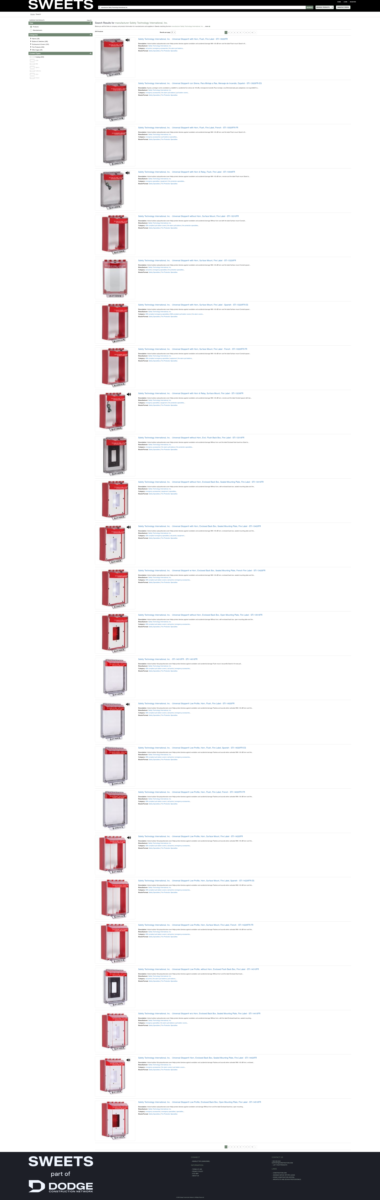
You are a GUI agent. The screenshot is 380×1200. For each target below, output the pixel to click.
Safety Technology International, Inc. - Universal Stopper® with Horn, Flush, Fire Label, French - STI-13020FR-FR (180, 140)
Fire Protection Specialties (161, 51)
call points (140, 48)
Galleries (14, 71)
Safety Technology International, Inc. (151, 46)
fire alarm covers (189, 354)
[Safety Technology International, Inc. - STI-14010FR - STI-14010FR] (103, 773)
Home (339, 2)
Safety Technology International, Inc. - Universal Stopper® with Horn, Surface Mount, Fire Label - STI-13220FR (179, 293)
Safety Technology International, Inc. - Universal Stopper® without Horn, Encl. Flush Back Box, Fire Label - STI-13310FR (183, 497)
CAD (12, 60)
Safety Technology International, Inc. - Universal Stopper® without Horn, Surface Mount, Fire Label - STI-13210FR (180, 242)
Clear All (74, 20)
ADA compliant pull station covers (147, 252)
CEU (12, 74)
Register (353, 2)
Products (11, 27)
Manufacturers (12, 30)
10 (257, 32)
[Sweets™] (60, 4)
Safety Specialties (146, 51)
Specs (13, 67)
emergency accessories (152, 48)
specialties (165, 150)
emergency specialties (144, 201)
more (192, 26)
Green (13, 78)
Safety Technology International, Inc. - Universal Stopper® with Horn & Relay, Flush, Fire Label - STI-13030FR (178, 191)
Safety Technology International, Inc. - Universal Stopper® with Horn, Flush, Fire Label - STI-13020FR (174, 39)
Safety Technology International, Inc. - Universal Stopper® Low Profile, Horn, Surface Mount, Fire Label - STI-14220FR (182, 955)
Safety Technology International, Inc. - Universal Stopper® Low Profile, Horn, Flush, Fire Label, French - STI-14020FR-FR (183, 904)
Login (345, 2)
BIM (12, 64)
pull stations (157, 150)
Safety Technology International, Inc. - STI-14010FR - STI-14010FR (159, 751)
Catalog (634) (15, 57)
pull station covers (173, 99)
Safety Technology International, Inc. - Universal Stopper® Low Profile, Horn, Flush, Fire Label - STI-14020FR (178, 802)
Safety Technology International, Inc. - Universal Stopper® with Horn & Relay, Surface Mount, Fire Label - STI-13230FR (182, 446)
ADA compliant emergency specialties (149, 354)
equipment (155, 201)
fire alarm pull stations (167, 48)
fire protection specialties (168, 201)
